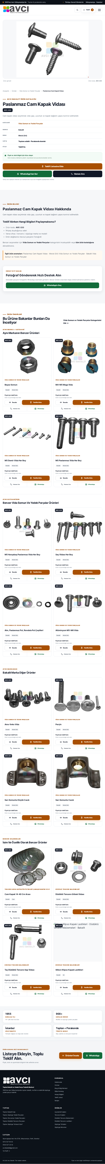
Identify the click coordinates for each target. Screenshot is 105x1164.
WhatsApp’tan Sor (29, 174)
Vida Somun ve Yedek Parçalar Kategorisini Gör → (82, 321)
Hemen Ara (79, 174)
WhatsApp (40, 408)
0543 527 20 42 (8, 1145)
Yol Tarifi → (6, 1151)
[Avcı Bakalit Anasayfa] (16, 10)
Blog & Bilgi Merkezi (61, 1088)
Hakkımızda (58, 1082)
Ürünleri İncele (72, 1055)
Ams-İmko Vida (12, 724)
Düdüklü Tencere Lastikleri (63, 1121)
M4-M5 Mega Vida (64, 385)
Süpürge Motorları (60, 1127)
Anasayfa (6, 91)
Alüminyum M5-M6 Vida (67, 630)
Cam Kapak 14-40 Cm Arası (17, 894)
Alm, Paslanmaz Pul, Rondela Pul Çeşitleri (24, 630)
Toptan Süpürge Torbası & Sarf (13, 1124)
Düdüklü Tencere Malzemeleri (68, 889)
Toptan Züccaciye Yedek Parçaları (14, 1118)
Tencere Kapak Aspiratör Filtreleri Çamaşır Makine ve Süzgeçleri (27, 889)
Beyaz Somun (11, 385)
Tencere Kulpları (60, 1115)
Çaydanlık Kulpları (60, 1112)
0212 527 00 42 (8, 1142)
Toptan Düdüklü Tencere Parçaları (14, 1121)
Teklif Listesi (58, 1097)
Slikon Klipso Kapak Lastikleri (69, 970)
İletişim (57, 1100)
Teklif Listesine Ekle (54, 166)
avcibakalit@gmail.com (10, 1148)
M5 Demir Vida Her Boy (15, 460)
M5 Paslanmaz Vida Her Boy (68, 460)
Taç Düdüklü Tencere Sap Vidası (19, 970)
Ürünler (14, 91)
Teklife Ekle (37, 402)
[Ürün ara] (77, 10)
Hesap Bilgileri (59, 1094)
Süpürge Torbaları (60, 1124)
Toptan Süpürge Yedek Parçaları (13, 1115)
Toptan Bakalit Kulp (9, 1112)
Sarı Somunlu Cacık (65, 800)
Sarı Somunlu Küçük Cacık (17, 800)
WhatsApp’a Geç (54, 285)
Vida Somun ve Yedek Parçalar (29, 91)
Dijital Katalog (59, 1091)
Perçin (59, 724)
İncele (14, 402)
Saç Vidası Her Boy (64, 554)
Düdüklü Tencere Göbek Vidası (70, 894)
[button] (52, 49)
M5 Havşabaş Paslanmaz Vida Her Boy (22, 554)
